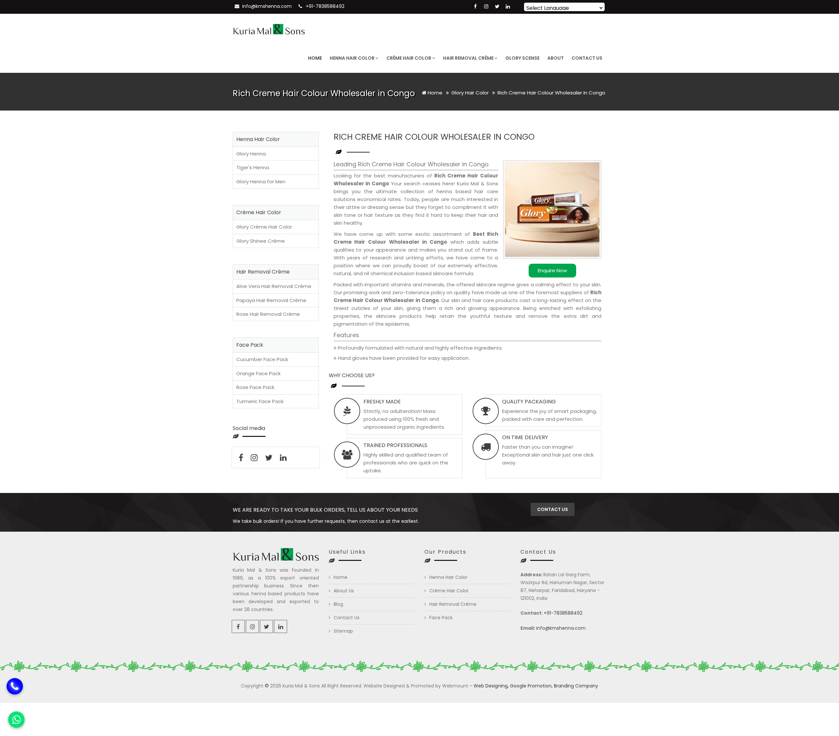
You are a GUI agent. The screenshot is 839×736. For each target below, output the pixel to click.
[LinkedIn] (508, 6)
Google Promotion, (531, 686)
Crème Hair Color (408, 58)
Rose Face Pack (255, 387)
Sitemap (343, 631)
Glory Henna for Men (260, 181)
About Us (344, 590)
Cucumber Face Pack (262, 359)
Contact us (552, 509)
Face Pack (441, 617)
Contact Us (587, 58)
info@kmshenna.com (267, 6)
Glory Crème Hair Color (264, 226)
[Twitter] (497, 6)
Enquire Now (552, 270)
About (555, 58)
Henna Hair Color (352, 58)
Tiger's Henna (252, 167)
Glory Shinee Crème (260, 240)
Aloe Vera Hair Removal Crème (273, 286)
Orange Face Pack (258, 373)
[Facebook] (475, 6)
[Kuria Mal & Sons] (269, 28)
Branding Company (576, 686)
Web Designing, (491, 686)
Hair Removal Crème (468, 58)
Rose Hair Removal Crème (268, 314)
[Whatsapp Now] (16, 719)
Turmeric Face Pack (259, 401)
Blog (338, 604)
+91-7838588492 (325, 6)
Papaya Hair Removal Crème (271, 300)
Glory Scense (522, 58)
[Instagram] (486, 6)
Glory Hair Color (470, 92)
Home (315, 58)
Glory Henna (251, 153)
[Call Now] (15, 691)
